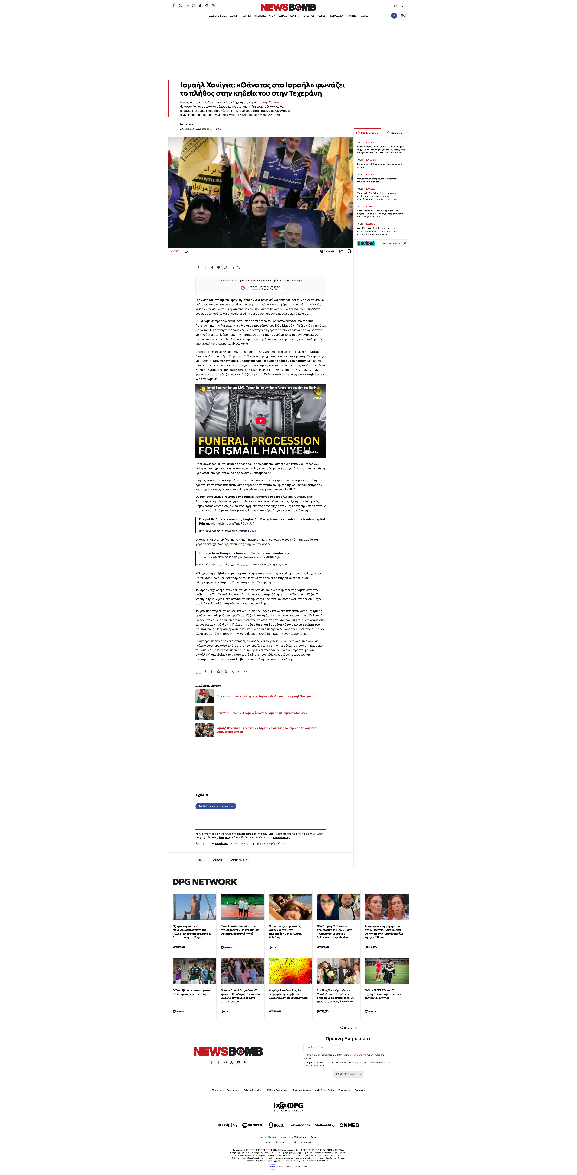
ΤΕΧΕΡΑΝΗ (216, 860)
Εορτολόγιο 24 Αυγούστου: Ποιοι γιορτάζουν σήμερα (380, 165)
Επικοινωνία (344, 1090)
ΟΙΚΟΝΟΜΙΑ (260, 16)
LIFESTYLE (309, 16)
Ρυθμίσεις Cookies (302, 1090)
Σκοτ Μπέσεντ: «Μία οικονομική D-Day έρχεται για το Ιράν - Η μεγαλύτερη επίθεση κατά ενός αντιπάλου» (380, 213)
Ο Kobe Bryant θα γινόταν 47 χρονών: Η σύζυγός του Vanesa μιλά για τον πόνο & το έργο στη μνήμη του (240, 996)
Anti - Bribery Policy (324, 1090)
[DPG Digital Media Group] (288, 1107)
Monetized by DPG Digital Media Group (298, 1137)
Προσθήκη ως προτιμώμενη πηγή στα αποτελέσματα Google (263, 288)
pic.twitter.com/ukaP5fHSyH (259, 557)
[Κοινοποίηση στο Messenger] (219, 267)
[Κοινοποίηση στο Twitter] (212, 267)
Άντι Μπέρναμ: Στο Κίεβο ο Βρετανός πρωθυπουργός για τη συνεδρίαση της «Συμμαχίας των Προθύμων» (377, 231)
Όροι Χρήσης (233, 1090)
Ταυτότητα (217, 1090)
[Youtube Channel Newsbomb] (207, 5)
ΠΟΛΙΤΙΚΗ (246, 16)
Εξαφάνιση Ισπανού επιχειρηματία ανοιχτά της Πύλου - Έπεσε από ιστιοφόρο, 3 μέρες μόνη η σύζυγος (192, 931)
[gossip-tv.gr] (227, 1125)
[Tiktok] (200, 5)
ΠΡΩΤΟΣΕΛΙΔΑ (336, 16)
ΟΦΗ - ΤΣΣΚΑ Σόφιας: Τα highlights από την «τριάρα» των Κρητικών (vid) (383, 994)
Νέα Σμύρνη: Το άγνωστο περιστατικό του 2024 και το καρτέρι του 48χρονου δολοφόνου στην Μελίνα (334, 931)
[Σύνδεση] (394, 15)
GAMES (364, 16)
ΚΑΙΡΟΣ (321, 16)
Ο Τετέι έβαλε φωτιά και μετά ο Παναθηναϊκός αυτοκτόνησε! (192, 992)
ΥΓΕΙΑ (272, 16)
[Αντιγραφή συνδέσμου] (341, 251)
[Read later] (349, 251)
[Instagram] (194, 5)
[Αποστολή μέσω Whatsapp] (225, 267)
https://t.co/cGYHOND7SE (218, 557)
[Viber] (187, 5)
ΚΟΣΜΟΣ (282, 16)
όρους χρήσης (359, 1055)
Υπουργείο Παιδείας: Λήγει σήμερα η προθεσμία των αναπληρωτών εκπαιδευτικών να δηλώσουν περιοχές (377, 196)
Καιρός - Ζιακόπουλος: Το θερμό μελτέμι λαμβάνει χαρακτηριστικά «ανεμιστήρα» (288, 994)
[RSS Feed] (214, 5)
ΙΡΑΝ (200, 860)
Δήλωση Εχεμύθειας (253, 1090)
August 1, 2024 (247, 530)
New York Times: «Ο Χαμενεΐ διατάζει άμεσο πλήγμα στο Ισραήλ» (262, 713)
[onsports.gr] (252, 1125)
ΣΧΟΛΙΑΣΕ (329, 251)
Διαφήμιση (360, 1090)
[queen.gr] (276, 1125)
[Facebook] (174, 5)
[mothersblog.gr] (325, 1125)
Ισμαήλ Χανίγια (269, 102)
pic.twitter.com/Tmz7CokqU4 (232, 523)
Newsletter (221, 843)
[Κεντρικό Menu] (404, 15)
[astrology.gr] (300, 1125)
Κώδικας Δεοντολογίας (278, 1090)
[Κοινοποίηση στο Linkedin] (232, 267)
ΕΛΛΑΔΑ (234, 16)
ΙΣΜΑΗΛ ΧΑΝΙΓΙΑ (238, 860)
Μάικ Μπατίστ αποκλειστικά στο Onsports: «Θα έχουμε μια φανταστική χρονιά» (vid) (240, 929)
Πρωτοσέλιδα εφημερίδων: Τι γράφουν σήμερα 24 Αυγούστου (377, 180)
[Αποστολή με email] (246, 267)
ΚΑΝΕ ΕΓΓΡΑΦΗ (345, 1074)
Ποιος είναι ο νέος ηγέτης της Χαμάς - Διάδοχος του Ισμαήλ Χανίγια (264, 696)
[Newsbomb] (228, 1052)
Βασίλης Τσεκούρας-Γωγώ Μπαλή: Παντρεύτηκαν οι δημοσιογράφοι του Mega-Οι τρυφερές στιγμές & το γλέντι (335, 996)
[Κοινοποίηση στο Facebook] (205, 267)
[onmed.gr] (349, 1125)
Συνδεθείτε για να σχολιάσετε (216, 806)
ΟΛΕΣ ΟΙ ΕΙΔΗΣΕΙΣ (218, 16)
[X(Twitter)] (180, 5)
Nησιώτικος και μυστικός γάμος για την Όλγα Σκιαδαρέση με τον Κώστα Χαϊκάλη (285, 931)
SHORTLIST (351, 16)
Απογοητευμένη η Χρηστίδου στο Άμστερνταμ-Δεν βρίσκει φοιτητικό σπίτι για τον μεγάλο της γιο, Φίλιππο (384, 931)
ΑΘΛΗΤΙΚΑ (295, 16)
